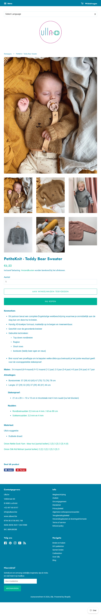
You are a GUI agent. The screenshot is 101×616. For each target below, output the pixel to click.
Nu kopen (50, 301)
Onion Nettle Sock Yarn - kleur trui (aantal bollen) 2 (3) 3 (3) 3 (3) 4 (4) (36, 443)
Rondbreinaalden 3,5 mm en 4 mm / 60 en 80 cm (35, 411)
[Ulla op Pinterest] (10, 543)
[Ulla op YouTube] (19, 543)
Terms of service (59, 522)
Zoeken (55, 498)
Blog (54, 560)
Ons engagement (59, 501)
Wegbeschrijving (59, 495)
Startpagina (8, 54)
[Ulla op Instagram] (15, 543)
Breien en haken (58, 543)
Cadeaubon (57, 553)
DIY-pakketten (58, 546)
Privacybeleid (57, 508)
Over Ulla (56, 557)
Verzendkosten (27, 270)
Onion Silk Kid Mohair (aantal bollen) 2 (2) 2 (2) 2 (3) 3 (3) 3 (31, 449)
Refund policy (58, 526)
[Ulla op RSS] (24, 543)
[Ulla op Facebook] (5, 543)
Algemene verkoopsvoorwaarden (65, 512)
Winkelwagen (91, 3)
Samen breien (58, 550)
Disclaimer (56, 505)
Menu (9, 3)
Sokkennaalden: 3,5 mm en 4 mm (28, 415)
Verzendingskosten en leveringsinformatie (69, 519)
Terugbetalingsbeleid (60, 515)
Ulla (51, 597)
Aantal (7, 277)
